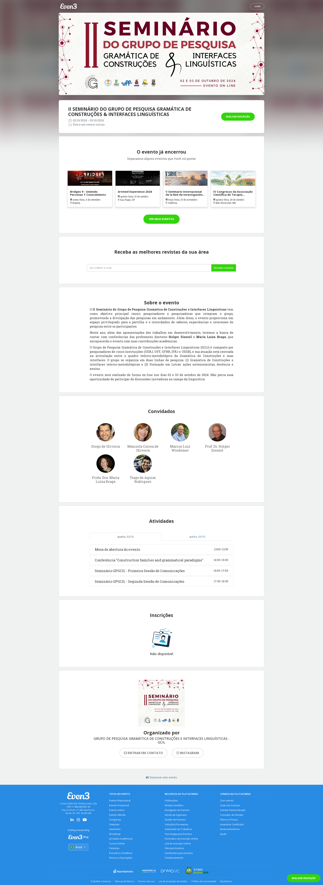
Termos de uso (146, 881)
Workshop (115, 834)
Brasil (78, 847)
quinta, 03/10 (197, 536)
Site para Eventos (174, 848)
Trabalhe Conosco (101, 881)
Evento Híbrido (117, 815)
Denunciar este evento (163, 777)
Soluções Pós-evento (176, 824)
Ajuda (223, 834)
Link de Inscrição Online (178, 843)
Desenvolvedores (230, 829)
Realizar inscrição (238, 116)
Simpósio (114, 824)
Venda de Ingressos (176, 815)
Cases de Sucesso (230, 805)
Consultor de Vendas (231, 815)
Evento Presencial (119, 805)
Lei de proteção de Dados (173, 881)
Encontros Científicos (120, 853)
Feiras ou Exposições (120, 857)
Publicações (171, 800)
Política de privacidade (203, 881)
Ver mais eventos (161, 219)
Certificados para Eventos (179, 853)
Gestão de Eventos (175, 819)
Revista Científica (174, 805)
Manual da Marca (124, 881)
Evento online (116, 810)
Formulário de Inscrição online (181, 838)
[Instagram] (78, 821)
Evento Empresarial (119, 800)
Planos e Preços (229, 819)
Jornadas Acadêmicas (121, 838)
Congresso (115, 819)
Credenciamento (174, 857)
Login (257, 6)
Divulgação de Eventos (177, 810)
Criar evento (227, 800)
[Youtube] (84, 821)
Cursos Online (117, 843)
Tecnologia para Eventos (178, 834)
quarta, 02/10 (125, 536)
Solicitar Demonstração (233, 810)
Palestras (114, 848)
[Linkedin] (72, 821)
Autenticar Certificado (232, 824)
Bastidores (226, 881)
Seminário (115, 829)
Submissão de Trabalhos (178, 829)
